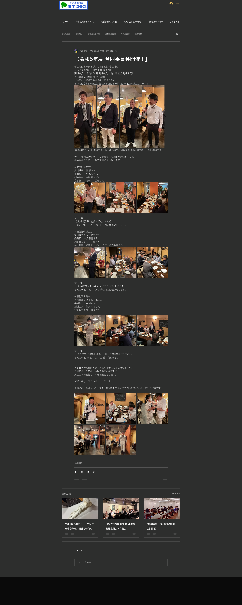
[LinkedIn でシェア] (88, 471)
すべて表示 (175, 493)
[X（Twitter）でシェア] (82, 471)
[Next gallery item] (164, 117)
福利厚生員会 (110, 34)
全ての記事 (66, 34)
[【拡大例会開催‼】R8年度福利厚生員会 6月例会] (121, 508)
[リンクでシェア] (94, 471)
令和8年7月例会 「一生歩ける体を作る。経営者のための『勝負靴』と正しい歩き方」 (79, 527)
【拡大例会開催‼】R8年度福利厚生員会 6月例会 (120, 526)
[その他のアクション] (166, 51)
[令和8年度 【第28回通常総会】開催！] (162, 508)
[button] (177, 34)
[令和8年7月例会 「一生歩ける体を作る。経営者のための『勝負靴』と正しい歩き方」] (80, 508)
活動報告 (79, 34)
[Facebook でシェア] (75, 471)
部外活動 (138, 34)
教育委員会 (125, 34)
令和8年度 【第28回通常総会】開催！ (161, 526)
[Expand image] (85, 116)
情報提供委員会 (94, 34)
